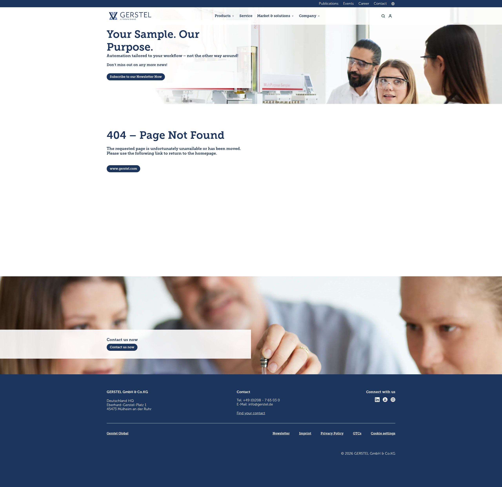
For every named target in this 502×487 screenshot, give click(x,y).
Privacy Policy (332, 433)
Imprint (305, 433)
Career (363, 3)
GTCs (357, 433)
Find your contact (251, 413)
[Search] (383, 16)
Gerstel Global (117, 433)
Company (307, 16)
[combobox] (394, 4)
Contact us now (122, 347)
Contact (380, 3)
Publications (328, 3)
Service (245, 16)
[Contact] (390, 16)
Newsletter (281, 433)
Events (348, 3)
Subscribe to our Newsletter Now (136, 77)
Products (223, 16)
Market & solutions (273, 16)
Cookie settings (383, 433)
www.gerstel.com (123, 168)
